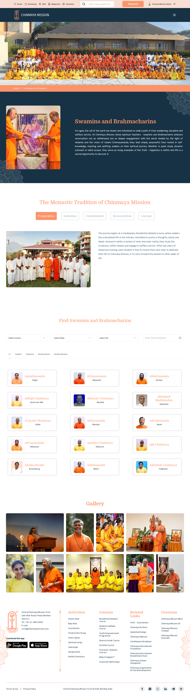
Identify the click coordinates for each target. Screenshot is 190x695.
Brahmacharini (60, 354)
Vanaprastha (74, 652)
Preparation (46, 216)
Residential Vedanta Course (108, 620)
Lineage (146, 216)
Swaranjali (73, 647)
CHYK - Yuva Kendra (139, 622)
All (9, 354)
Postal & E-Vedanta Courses (108, 651)
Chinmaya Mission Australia (169, 636)
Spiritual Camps (75, 642)
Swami (18, 354)
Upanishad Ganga (138, 632)
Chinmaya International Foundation (140, 647)
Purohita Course (106, 645)
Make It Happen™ (106, 657)
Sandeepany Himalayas (140, 641)
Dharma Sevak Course (109, 640)
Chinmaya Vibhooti (138, 636)
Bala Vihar (72, 623)
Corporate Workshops (109, 662)
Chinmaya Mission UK (170, 623)
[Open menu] (174, 15)
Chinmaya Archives (138, 627)
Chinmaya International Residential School (140, 654)
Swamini (30, 354)
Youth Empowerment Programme (109, 634)
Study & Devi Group (77, 633)
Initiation (70, 216)
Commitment (95, 216)
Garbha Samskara (76, 656)
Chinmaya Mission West (172, 619)
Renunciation (122, 216)
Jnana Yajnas (74, 637)
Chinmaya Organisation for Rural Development (141, 669)
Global (16, 88)
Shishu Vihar (73, 619)
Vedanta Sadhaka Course (107, 627)
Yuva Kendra (74, 628)
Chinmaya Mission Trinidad (169, 629)
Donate (133, 4)
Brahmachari (44, 354)
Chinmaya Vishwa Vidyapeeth (138, 661)
